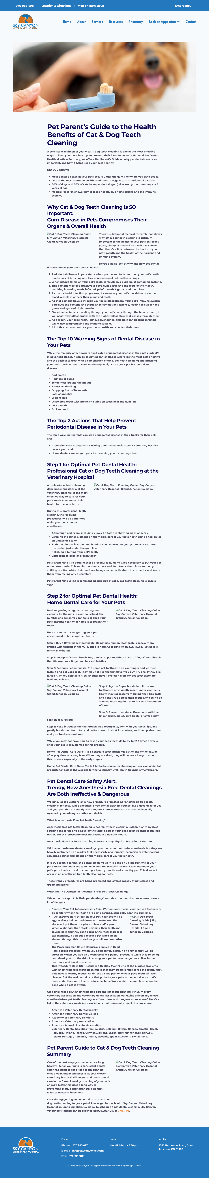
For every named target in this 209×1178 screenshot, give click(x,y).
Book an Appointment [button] (164, 21)
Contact (191, 21)
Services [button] (97, 21)
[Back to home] (26, 22)
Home (67, 21)
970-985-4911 (25, 5)
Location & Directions (56, 5)
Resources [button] (116, 21)
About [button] (81, 21)
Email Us (123, 1110)
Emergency (183, 5)
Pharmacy (136, 21)
